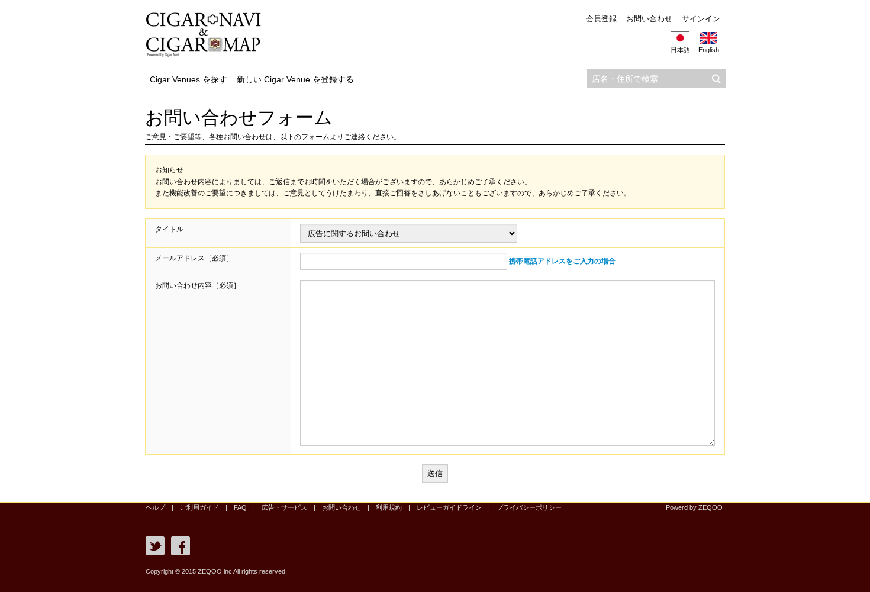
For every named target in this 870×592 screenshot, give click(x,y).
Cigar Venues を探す (188, 79)
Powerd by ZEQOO (694, 507)
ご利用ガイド (199, 507)
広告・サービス (284, 507)
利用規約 (389, 507)
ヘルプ (155, 507)
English (708, 49)
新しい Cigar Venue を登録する (295, 79)
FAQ (240, 507)
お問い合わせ (649, 18)
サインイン (701, 18)
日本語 (680, 49)
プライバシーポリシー (529, 507)
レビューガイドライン (449, 507)
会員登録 (601, 18)
